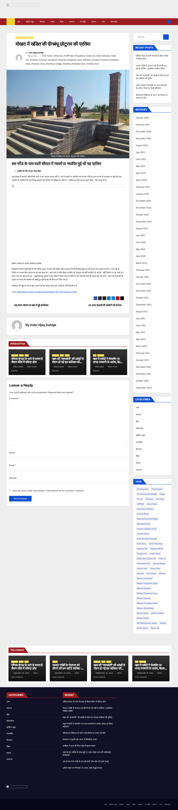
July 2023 (140, 152)
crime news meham (145, 509)
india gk (162, 559)
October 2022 (142, 215)
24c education (143, 489)
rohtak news (142, 628)
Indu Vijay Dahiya (36, 52)
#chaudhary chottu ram (84, 56)
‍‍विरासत (42, 22)
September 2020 (144, 388)
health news (155, 554)
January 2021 (142, 360)
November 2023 (143, 138)
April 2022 (141, 256)
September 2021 (144, 305)
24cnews (149, 499)
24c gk (140, 499)
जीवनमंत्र (114, 22)
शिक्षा (61, 22)
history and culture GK (146, 559)
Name (12, 453)
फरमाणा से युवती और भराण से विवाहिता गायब (80, 739)
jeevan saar (142, 568)
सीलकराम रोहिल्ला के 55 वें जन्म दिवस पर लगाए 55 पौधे (84, 733)
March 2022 (141, 263)
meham (162, 573)
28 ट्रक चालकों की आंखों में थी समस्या (105, 305)
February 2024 (143, 125)
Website (13, 478)
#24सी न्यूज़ (68, 56)
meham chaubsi (143, 598)
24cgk (162, 494)
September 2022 (144, 221)
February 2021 (143, 353)
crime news (152, 504)
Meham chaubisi (144, 588)
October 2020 (142, 381)
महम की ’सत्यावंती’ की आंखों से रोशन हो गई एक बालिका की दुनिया (67, 362)
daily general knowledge (147, 519)
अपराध (93, 22)
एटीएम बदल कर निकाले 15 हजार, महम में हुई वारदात (82, 768)
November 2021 (143, 291)
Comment (14, 398)
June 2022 (141, 242)
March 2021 (141, 346)
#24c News (47, 56)
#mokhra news (79, 64)
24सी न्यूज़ (140, 504)
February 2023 (143, 187)
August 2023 (142, 145)
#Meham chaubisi (91, 60)
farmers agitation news (146, 529)
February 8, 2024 (145, 673)
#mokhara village (54, 64)
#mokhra (67, 64)
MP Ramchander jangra (147, 623)
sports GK (155, 628)
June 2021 (141, 325)
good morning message (147, 539)
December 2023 (143, 131)
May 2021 (140, 332)
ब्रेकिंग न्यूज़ (30, 22)
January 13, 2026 (21, 673)
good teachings (156, 544)
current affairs (143, 514)
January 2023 (142, 194)
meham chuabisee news (147, 603)
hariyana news (156, 549)
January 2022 (142, 277)
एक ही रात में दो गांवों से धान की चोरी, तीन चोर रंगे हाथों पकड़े (86, 761)
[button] (164, 22)
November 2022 (143, 208)
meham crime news (145, 608)
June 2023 (141, 159)
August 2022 (142, 228)
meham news (142, 613)
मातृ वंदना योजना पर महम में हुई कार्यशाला (31, 305)
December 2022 (143, 201)
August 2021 (142, 311)
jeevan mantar (159, 563)
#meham (34, 60)
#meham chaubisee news (70, 60)
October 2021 (142, 298)
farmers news (143, 534)
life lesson (151, 573)
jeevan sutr (155, 568)
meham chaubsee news (147, 593)
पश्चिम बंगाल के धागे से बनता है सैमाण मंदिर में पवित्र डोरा (27, 360)
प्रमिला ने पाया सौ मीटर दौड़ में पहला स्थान (79, 746)
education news (143, 524)
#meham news (38, 64)
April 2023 (141, 173)
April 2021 (141, 339)
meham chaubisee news (147, 583)
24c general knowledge (147, 494)
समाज (52, 22)
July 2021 (140, 318)
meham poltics (143, 618)
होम (19, 22)
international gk (143, 563)
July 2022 (140, 235)
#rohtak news (93, 64)
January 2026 (142, 118)
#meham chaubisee (48, 60)
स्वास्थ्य (71, 22)
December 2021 (143, 284)
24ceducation (157, 489)
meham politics (157, 613)
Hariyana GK (142, 549)
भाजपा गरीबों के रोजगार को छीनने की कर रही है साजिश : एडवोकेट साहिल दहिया (66, 668)
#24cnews (58, 56)
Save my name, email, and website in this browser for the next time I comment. (48, 491)
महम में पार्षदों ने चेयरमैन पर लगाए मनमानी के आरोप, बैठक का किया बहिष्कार (107, 362)
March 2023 (141, 180)
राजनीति (83, 22)
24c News (160, 499)
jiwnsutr (140, 573)
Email (12, 465)
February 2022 (143, 270)
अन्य (103, 22)
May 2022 (140, 249)
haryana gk (142, 554)
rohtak (163, 623)
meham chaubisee (144, 578)
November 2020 (143, 374)
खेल (137, 421)
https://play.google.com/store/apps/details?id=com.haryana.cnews (47, 292)
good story (141, 544)
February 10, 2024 (105, 673)
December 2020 (143, 367)
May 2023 (140, 166)
